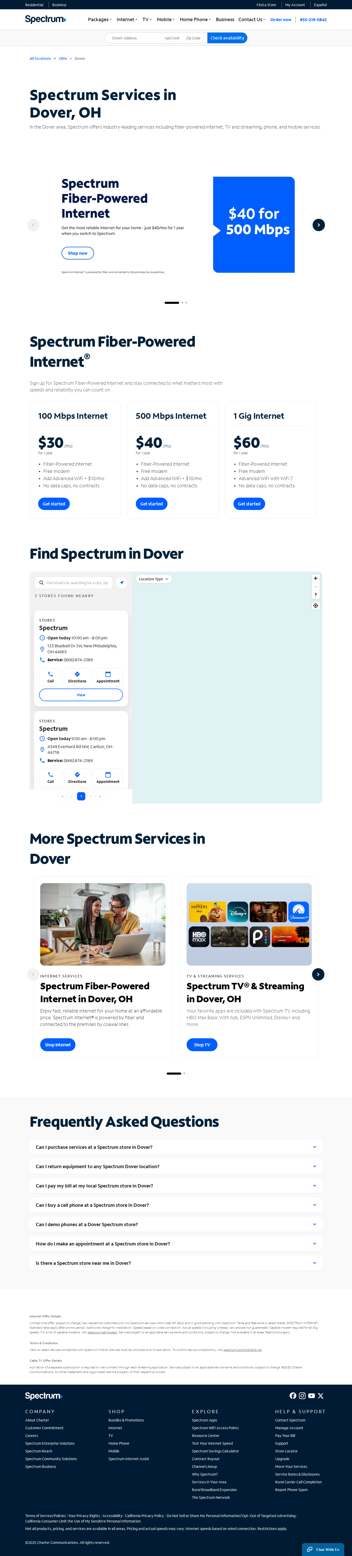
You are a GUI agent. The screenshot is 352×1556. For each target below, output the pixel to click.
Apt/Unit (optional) (176, 35)
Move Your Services (291, 1466)
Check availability (227, 37)
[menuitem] (34, 4)
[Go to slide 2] (182, 303)
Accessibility (113, 1515)
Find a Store (266, 4)
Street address (119, 33)
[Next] (319, 225)
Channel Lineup (204, 1466)
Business (59, 4)
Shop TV (202, 1044)
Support (281, 1443)
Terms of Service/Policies (45, 1515)
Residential (34, 4)
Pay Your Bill (285, 1435)
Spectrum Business (40, 1466)
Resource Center (205, 1435)
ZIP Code (196, 33)
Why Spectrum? (205, 1474)
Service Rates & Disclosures (297, 1474)
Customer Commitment (44, 1427)
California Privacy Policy (144, 1515)
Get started (54, 503)
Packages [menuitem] (100, 19)
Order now (280, 19)
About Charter (37, 1420)
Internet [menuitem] (127, 19)
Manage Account (289, 1427)
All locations (40, 58)
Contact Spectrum (290, 1420)
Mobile (113, 1451)
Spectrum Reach (38, 1451)
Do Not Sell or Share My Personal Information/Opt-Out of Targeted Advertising (231, 1515)
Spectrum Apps (204, 1420)
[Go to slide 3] (186, 303)
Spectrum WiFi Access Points (215, 1427)
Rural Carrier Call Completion (298, 1481)
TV (110, 1435)
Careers (31, 1435)
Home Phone (118, 1443)
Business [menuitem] (225, 19)
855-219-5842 (313, 19)
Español (320, 4)
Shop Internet (58, 1044)
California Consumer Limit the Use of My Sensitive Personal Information (83, 1521)
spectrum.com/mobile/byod (242, 1350)
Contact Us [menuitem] (252, 19)
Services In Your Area (209, 1481)
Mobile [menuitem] (166, 19)
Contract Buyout (206, 1458)
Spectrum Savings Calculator (215, 1451)
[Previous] (33, 225)
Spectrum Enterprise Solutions (49, 1443)
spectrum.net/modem (102, 1332)
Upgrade (282, 1458)
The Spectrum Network (211, 1497)
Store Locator (286, 1451)
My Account (295, 4)
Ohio (63, 58)
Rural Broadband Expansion (214, 1489)
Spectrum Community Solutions (51, 1458)
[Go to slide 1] (172, 303)
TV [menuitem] (148, 19)
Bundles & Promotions (126, 1420)
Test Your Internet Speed (212, 1443)
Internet (115, 1427)
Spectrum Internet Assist (128, 1458)
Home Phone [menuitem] (196, 19)
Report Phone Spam (291, 1489)
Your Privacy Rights (84, 1515)
